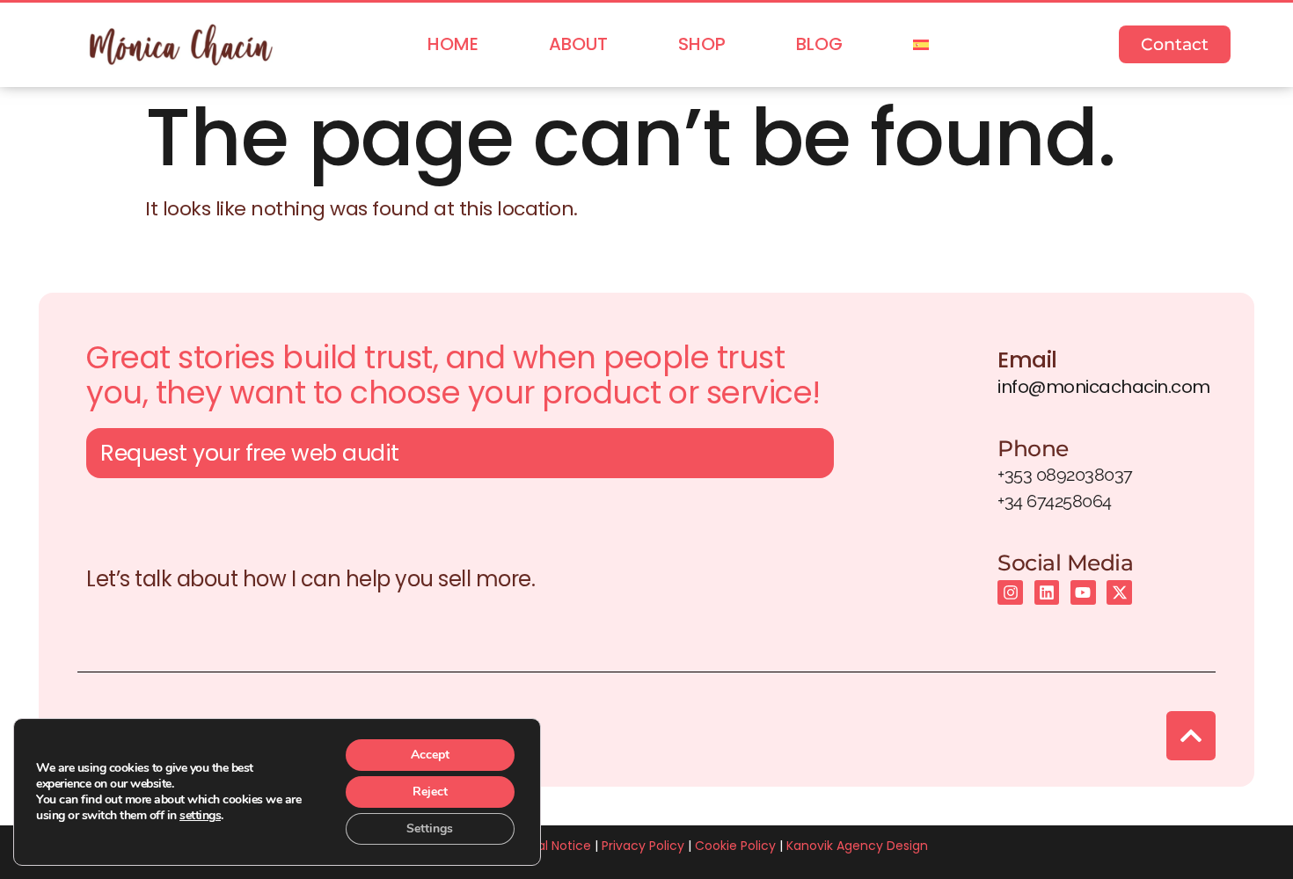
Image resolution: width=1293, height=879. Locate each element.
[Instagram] (1010, 593)
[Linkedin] (1047, 593)
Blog (819, 44)
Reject (430, 791)
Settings (429, 828)
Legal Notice (553, 845)
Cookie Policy (735, 845)
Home (452, 44)
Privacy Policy (643, 845)
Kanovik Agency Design (857, 845)
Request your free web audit (249, 453)
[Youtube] (1083, 593)
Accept (430, 754)
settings (200, 816)
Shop (702, 44)
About (578, 44)
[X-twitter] (1119, 593)
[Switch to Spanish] (921, 44)
